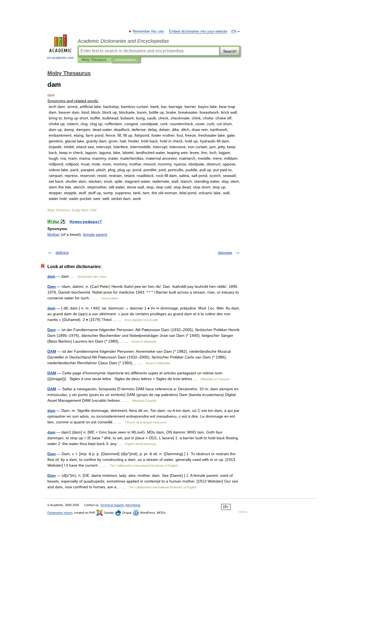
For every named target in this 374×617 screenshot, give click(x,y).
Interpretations (125, 60)
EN (233, 31)
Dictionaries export (59, 512)
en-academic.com (60, 58)
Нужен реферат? (86, 221)
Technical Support (112, 505)
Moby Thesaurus (94, 60)
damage (225, 252)
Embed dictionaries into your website (198, 31)
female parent (95, 234)
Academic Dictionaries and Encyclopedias (123, 41)
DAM (51, 351)
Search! (230, 51)
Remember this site (148, 31)
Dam (51, 286)
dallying (62, 252)
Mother (53, 234)
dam (51, 276)
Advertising (132, 505)
